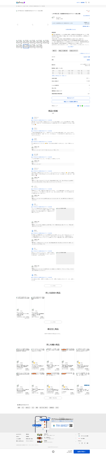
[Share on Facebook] (78, 106)
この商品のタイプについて (85, 53)
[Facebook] (84, 443)
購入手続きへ (82, 451)
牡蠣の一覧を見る (53, 397)
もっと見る (53, 285)
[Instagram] (82, 443)
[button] (71, 18)
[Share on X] (80, 105)
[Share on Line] (82, 106)
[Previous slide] (17, 24)
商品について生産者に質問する (71, 101)
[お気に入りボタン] (28, 298)
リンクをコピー (87, 105)
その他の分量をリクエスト (71, 29)
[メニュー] (89, 2)
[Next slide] (47, 24)
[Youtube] (87, 443)
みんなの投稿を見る (86, 15)
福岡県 (88, 59)
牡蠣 (89, 56)
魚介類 (85, 56)
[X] (79, 443)
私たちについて (70, 97)
